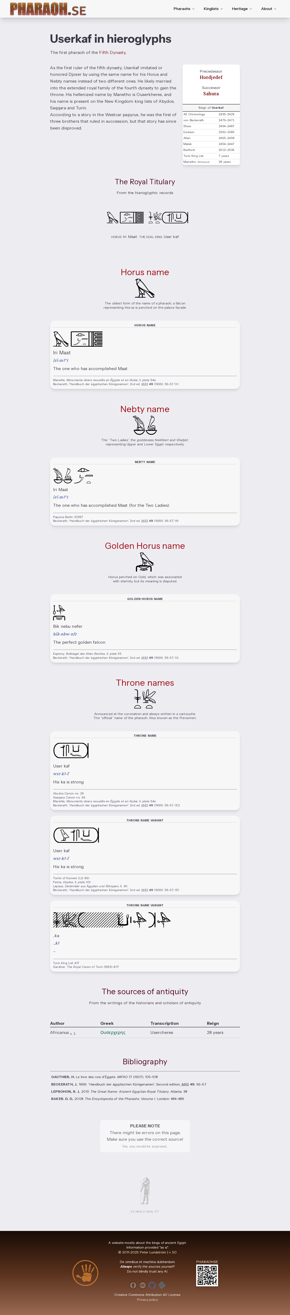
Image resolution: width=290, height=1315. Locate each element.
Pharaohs (182, 8)
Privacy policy (147, 1300)
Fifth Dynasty (112, 52)
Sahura (211, 94)
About (266, 8)
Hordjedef (211, 77)
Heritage (240, 8)
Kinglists (211, 8)
